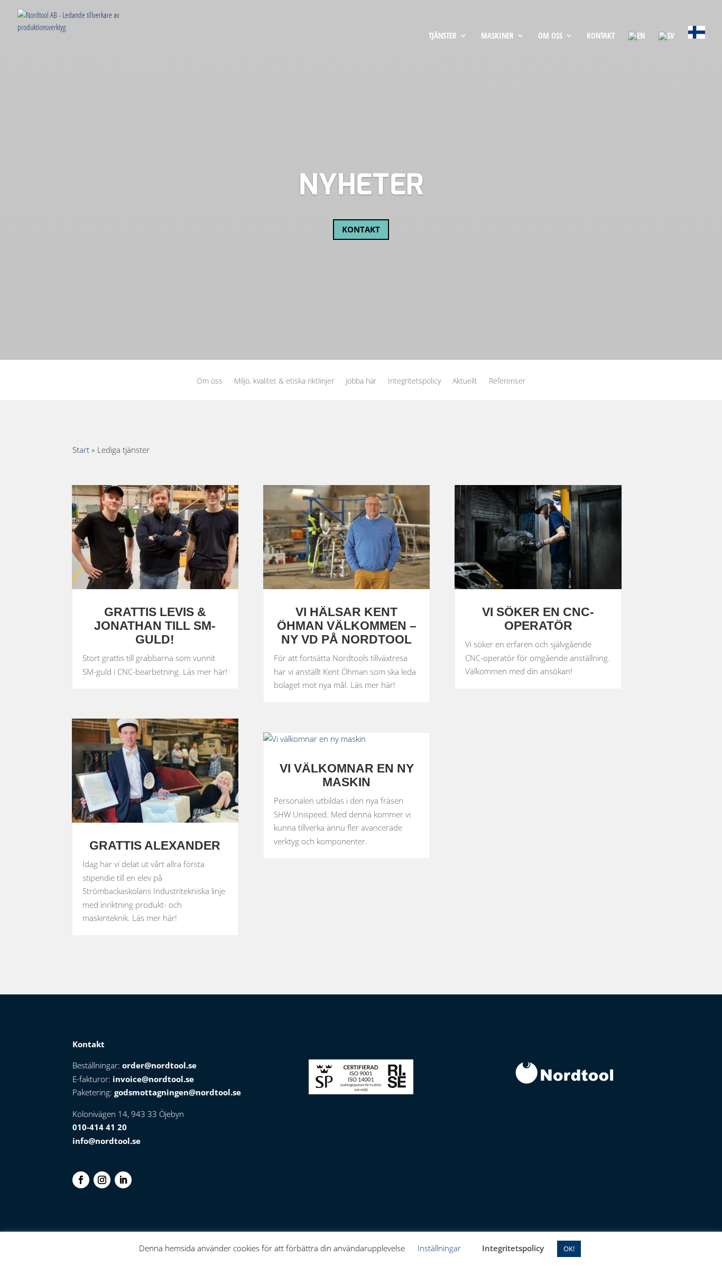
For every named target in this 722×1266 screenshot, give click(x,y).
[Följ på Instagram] (102, 1179)
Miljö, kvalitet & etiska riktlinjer (284, 381)
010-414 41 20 (99, 1127)
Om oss (550, 36)
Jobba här (361, 381)
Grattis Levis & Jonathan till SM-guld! (155, 625)
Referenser (507, 381)
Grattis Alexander (154, 845)
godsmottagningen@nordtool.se (177, 1092)
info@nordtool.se (106, 1140)
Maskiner (497, 36)
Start (80, 449)
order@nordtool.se (159, 1065)
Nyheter (361, 186)
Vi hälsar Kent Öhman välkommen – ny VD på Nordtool (346, 625)
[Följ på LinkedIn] (123, 1179)
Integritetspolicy (414, 381)
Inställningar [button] (439, 1248)
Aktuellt (464, 381)
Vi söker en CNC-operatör (538, 618)
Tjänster (443, 36)
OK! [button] (569, 1248)
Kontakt (601, 36)
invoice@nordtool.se (153, 1079)
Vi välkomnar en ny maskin (347, 775)
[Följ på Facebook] (80, 1179)
